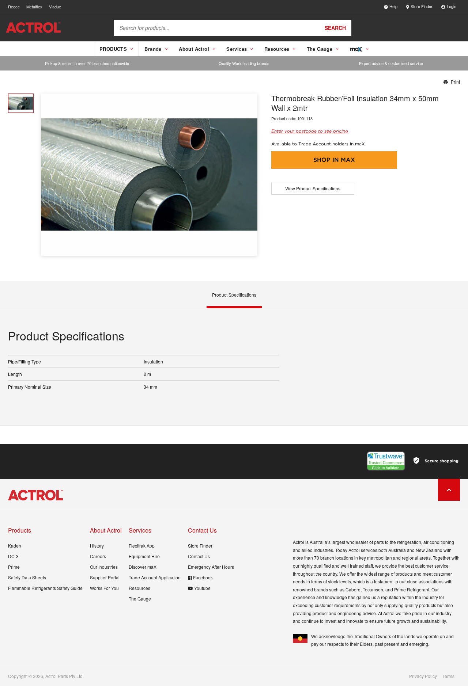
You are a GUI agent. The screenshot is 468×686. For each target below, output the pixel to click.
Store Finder (422, 6)
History (97, 545)
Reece (14, 6)
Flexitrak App (142, 545)
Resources (139, 588)
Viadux (55, 6)
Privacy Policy (423, 676)
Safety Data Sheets (27, 577)
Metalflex (34, 6)
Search (335, 27)
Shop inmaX (334, 159)
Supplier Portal (105, 577)
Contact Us (199, 556)
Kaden (14, 545)
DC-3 (13, 556)
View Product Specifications (312, 188)
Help (393, 6)
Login (451, 6)
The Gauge (140, 598)
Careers (98, 556)
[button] (249, 174)
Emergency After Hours (211, 567)
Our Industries (104, 567)
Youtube (202, 588)
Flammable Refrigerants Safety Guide (45, 588)
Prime (14, 567)
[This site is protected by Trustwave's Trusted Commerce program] (386, 460)
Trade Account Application (155, 577)
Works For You (104, 588)
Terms (448, 676)
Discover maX (142, 567)
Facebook (203, 577)
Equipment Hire (144, 556)
